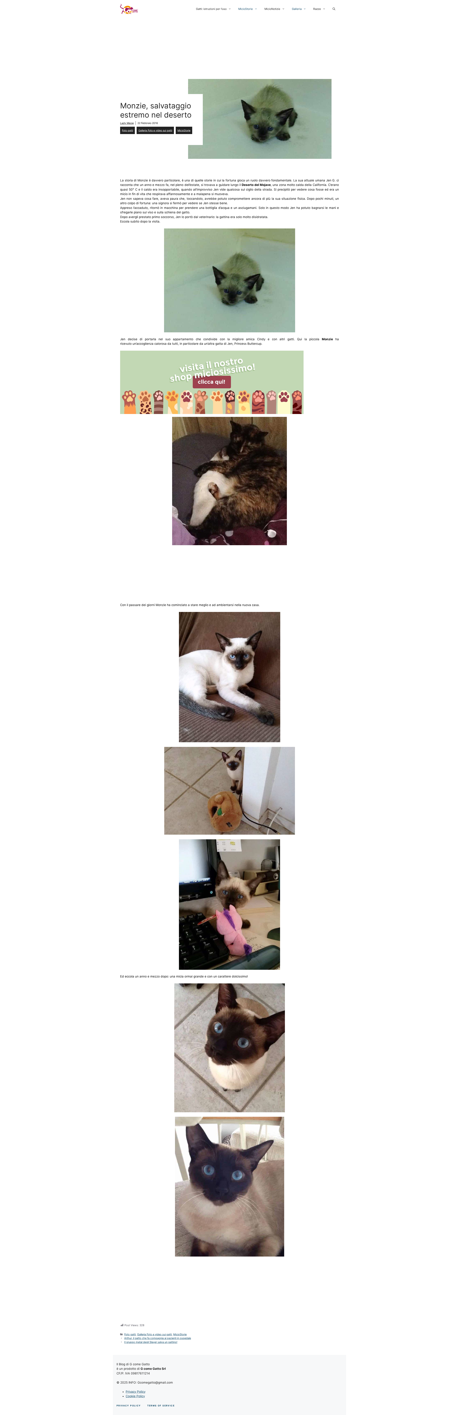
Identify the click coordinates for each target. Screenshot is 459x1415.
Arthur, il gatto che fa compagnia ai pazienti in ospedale (157, 1338)
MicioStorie (245, 9)
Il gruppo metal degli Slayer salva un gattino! (150, 1342)
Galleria (297, 9)
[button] (334, 9)
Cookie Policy (135, 1396)
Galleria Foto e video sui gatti (155, 130)
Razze (317, 9)
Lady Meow (127, 123)
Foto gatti (127, 130)
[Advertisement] (229, 45)
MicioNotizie (272, 9)
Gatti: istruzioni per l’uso (211, 9)
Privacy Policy (135, 1391)
